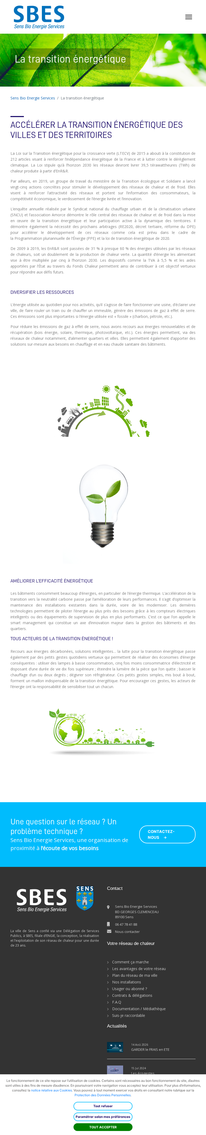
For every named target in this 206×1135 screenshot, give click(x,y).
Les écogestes (142, 1073)
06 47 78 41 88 (126, 924)
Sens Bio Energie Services (32, 98)
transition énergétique (117, 125)
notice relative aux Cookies (51, 1090)
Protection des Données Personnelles (103, 1095)
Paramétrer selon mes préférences (103, 1117)
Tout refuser (103, 1106)
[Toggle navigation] (189, 17)
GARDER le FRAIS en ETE (150, 1049)
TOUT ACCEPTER (103, 1127)
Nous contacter (127, 931)
